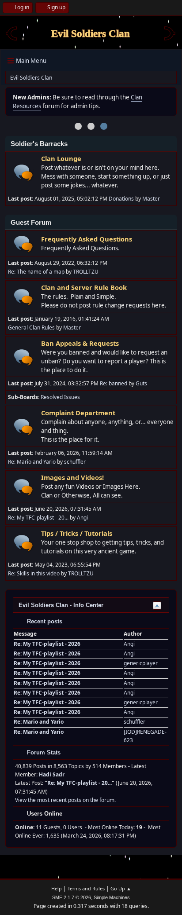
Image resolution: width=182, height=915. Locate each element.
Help (56, 888)
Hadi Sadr (51, 774)
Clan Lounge (61, 158)
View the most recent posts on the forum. (65, 800)
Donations (121, 198)
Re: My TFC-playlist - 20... (38, 517)
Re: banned (113, 383)
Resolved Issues (60, 397)
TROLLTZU (86, 271)
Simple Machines (112, 897)
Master (151, 198)
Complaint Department (78, 412)
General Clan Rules (31, 327)
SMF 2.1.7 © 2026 (71, 897)
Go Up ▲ (120, 888)
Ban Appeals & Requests (80, 343)
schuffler (75, 461)
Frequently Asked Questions (86, 238)
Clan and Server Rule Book (84, 287)
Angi (82, 517)
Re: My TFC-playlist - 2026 (47, 644)
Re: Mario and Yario (32, 461)
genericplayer (141, 663)
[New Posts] (24, 173)
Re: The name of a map (36, 271)
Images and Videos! (72, 477)
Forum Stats (43, 752)
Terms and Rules (86, 888)
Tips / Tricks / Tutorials (76, 533)
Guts (141, 383)
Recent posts (43, 621)
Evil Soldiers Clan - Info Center (61, 605)
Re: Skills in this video (34, 573)
